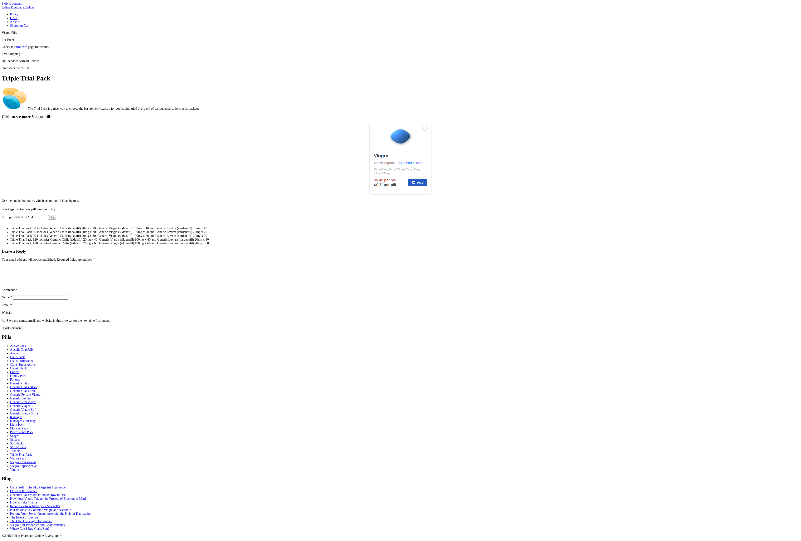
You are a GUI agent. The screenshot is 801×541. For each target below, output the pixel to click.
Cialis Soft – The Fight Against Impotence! (38, 487)
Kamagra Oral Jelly (23, 421)
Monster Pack (19, 428)
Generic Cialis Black (23, 387)
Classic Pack (18, 368)
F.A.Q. (14, 18)
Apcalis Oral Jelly (22, 349)
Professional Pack (21, 432)
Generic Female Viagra (25, 394)
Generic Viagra (20, 406)
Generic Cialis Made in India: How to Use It (39, 495)
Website (7, 312)
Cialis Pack (17, 357)
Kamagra (16, 417)
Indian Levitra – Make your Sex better (35, 506)
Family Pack (18, 376)
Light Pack (17, 424)
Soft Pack (16, 443)
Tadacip (15, 451)
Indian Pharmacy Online (18, 7)
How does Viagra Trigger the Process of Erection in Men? (48, 498)
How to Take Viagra (23, 502)
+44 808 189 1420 (75, 535)
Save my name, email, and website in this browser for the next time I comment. (58, 320)
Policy (14, 14)
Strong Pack (18, 447)
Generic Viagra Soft (23, 409)
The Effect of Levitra (24, 517)
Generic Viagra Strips (24, 413)
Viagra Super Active (23, 466)
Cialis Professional (22, 361)
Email (7, 305)
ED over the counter (23, 491)
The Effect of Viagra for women (31, 521)
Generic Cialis (19, 383)
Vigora (14, 469)
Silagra (14, 436)
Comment (9, 290)
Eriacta (14, 372)
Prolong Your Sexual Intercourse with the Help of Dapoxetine (50, 513)
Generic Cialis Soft (22, 391)
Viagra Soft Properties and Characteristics (37, 525)
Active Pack (18, 346)
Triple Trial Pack (21, 454)
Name (7, 297)
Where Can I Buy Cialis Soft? (29, 528)
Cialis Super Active (22, 364)
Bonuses (21, 47)
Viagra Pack (18, 458)
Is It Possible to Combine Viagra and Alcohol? (40, 510)
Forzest (15, 379)
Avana (14, 353)
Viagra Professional (23, 462)
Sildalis (15, 439)
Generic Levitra (20, 398)
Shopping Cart (19, 25)
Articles (15, 22)
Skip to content (11, 3)
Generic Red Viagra (23, 402)
